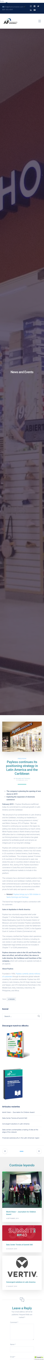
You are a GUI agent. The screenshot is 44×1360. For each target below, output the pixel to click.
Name (12, 1344)
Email (12, 1357)
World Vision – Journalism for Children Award (18, 1112)
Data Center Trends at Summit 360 (14, 1118)
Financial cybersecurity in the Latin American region (20, 1138)
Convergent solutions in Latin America (15, 1124)
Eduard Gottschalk (23, 778)
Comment (14, 1322)
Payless (12, 999)
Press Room (22, 758)
